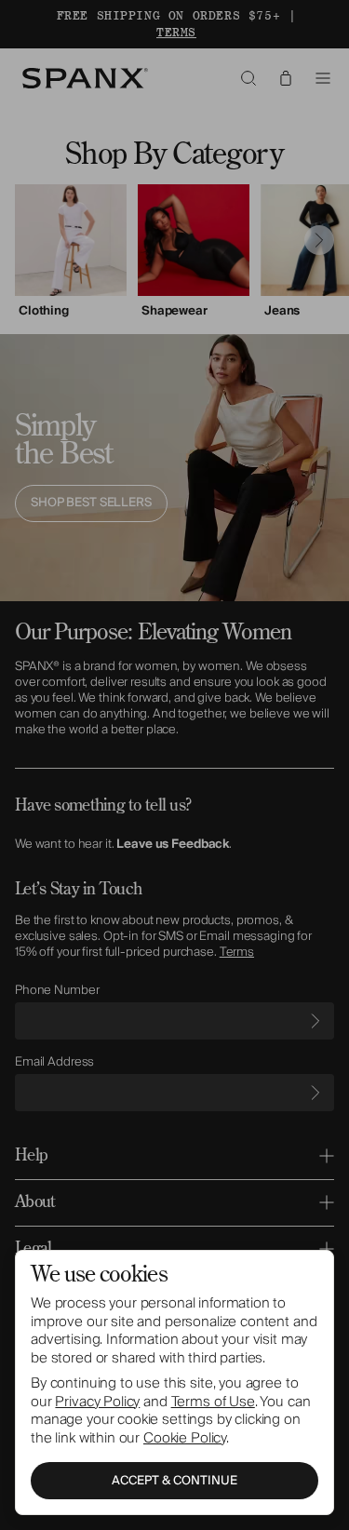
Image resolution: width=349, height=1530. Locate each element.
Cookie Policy (184, 1438)
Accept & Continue (174, 1480)
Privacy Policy (97, 1401)
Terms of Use (213, 1401)
